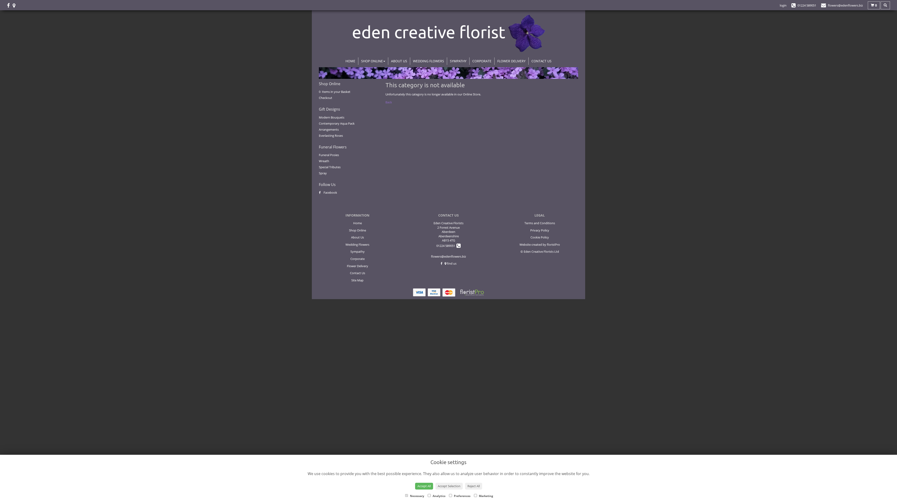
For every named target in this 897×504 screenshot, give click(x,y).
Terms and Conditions (539, 223)
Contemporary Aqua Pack (337, 123)
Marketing (485, 496)
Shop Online (372, 61)
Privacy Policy (539, 230)
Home (350, 61)
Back (388, 102)
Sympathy (458, 61)
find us (451, 263)
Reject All (473, 486)
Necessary (416, 496)
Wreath (324, 161)
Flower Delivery (511, 61)
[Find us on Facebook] (10, 5)
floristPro (553, 244)
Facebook (330, 192)
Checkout (325, 98)
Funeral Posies (329, 155)
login (783, 5)
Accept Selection (449, 486)
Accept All (424, 486)
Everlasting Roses (331, 135)
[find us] (15, 5)
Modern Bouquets (331, 117)
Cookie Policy (539, 237)
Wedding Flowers (428, 61)
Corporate (481, 61)
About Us (399, 61)
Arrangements (329, 129)
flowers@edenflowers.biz (448, 256)
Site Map (357, 280)
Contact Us (541, 61)
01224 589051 (446, 246)
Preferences (461, 496)
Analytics (438, 496)
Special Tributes (330, 167)
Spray (323, 173)
